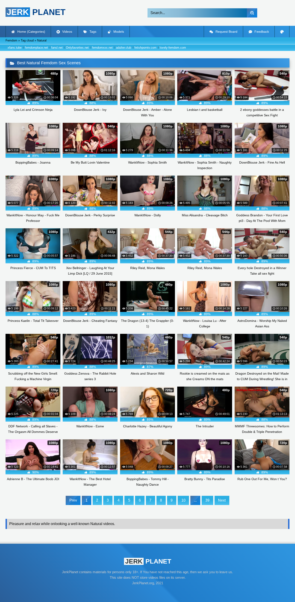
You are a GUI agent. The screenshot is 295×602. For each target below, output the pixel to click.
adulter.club (123, 47)
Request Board (226, 31)
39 (207, 500)
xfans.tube (15, 47)
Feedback (261, 31)
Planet (36, 12)
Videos (66, 31)
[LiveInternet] (147, 592)
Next (222, 500)
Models (118, 31)
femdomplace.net (36, 47)
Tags (92, 31)
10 (183, 500)
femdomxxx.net (102, 47)
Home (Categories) (30, 31)
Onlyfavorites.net (77, 47)
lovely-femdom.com (173, 47)
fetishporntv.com (145, 47)
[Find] (252, 13)
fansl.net (57, 47)
